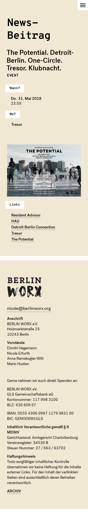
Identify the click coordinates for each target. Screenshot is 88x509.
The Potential (22, 239)
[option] (44, 170)
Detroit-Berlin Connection (33, 227)
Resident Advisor (26, 215)
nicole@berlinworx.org (29, 308)
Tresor (16, 233)
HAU (15, 221)
